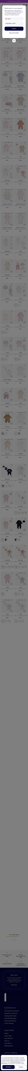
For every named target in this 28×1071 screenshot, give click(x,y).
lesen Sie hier (4, 1063)
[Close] (14, 40)
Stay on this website (14, 32)
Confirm (14, 28)
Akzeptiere (8, 1067)
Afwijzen (21, 1067)
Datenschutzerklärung (16, 1061)
